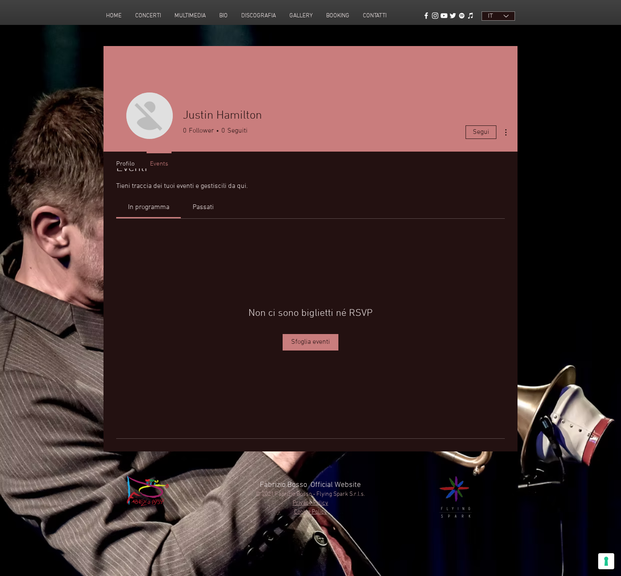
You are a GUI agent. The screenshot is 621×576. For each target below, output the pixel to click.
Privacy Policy (310, 503)
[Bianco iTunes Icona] (470, 15)
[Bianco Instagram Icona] (435, 15)
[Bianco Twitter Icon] (453, 15)
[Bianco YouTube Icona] (444, 15)
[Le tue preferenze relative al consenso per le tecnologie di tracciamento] (606, 561)
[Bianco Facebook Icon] (426, 15)
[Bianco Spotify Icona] (462, 15)
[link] (148, 207)
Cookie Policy (310, 512)
